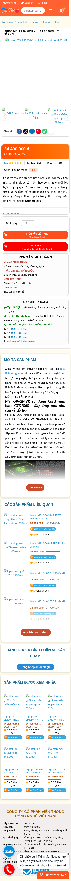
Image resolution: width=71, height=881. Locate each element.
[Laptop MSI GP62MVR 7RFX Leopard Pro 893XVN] (15, 524)
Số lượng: (12, 223)
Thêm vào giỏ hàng (37, 234)
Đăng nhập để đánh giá (35, 667)
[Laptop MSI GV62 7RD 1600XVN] (15, 580)
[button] (40, 11)
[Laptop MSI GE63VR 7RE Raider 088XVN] (15, 552)
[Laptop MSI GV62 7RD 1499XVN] (15, 608)
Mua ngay (37, 245)
